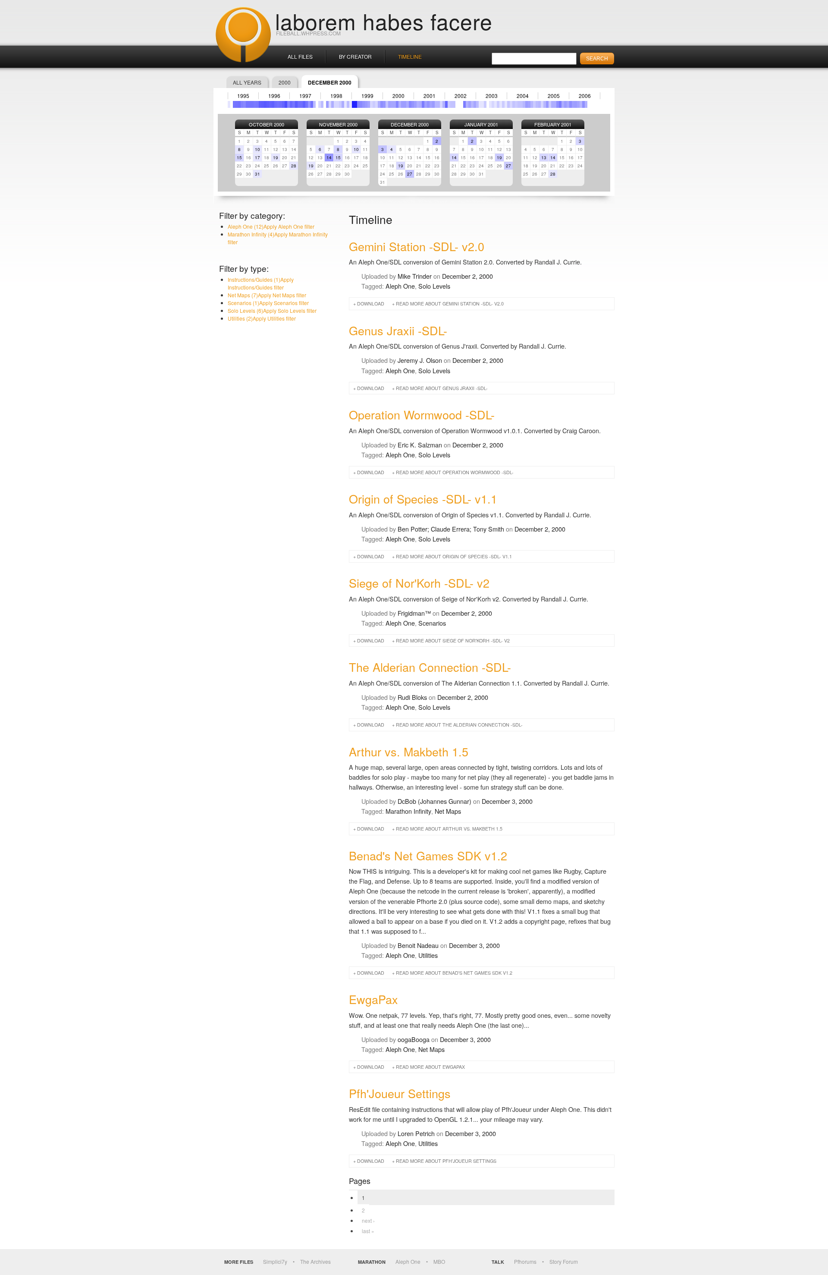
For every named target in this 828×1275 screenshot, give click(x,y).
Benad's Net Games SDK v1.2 (428, 855)
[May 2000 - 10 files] (394, 104)
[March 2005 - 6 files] (544, 104)
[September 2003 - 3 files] (498, 104)
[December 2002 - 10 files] (475, 104)
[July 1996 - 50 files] (275, 104)
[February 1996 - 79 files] (262, 104)
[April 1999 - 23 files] (361, 104)
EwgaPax (373, 999)
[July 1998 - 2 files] (337, 104)
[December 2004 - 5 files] (537, 104)
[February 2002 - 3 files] (449, 104)
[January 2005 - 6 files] (539, 104)
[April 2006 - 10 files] (578, 104)
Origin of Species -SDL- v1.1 (423, 498)
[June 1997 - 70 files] (304, 104)
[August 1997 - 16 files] (309, 104)
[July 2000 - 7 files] (399, 104)
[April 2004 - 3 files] (516, 104)
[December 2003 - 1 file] (506, 104)
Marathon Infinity (408, 810)
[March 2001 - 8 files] (420, 104)
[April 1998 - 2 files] (330, 104)
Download (370, 303)
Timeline (410, 56)
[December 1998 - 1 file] (350, 104)
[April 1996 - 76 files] (268, 104)
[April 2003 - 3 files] (485, 104)
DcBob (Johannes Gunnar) (434, 801)
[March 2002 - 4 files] (451, 104)
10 (257, 149)
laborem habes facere (383, 20)
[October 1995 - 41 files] (252, 104)
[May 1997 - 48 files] (301, 104)
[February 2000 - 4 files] (387, 104)
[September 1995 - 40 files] (249, 104)
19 (275, 157)
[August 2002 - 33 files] (464, 104)
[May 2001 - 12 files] (425, 104)
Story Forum (563, 1261)
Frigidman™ (414, 612)
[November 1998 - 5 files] (348, 104)
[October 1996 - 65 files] (283, 104)
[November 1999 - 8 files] (379, 104)
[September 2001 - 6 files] (436, 104)
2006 (585, 95)
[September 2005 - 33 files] (560, 104)
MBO (439, 1261)
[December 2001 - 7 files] (443, 104)
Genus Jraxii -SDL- (398, 330)
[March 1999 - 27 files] (358, 104)
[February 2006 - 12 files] (573, 104)
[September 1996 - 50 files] (280, 104)
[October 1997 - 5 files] (314, 104)
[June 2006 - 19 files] (583, 104)
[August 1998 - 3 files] (340, 104)
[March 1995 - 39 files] (234, 104)
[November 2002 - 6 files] (472, 104)
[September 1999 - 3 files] (374, 104)
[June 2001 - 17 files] (428, 104)
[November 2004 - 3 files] (534, 104)
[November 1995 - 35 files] (255, 104)
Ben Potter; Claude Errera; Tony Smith (451, 528)
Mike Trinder (415, 275)
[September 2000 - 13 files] (405, 104)
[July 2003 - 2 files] (493, 104)
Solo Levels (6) (272, 310)
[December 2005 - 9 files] (568, 104)
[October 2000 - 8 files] (407, 104)
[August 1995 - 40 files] (247, 104)
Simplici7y (275, 1261)
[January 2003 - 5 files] (477, 104)
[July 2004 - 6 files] (524, 104)
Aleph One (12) (271, 226)
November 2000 (338, 124)
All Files (300, 56)
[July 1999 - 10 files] (368, 104)
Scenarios (432, 622)
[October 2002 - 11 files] (469, 104)
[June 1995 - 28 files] (242, 104)
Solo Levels (434, 285)
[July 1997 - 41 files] (306, 104)
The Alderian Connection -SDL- (430, 666)
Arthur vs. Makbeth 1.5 (408, 751)
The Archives (315, 1261)
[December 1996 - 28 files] (288, 104)
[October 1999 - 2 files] (376, 104)
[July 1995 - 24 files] (244, 104)
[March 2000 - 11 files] (389, 104)
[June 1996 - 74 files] (273, 104)
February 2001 (552, 124)
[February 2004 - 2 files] (511, 104)
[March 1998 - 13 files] (327, 104)
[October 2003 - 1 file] (500, 104)
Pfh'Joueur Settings (400, 1093)
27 (409, 174)
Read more (450, 303)
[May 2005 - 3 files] (550, 104)
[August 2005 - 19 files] (557, 104)
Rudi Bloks (412, 697)
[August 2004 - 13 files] (526, 104)
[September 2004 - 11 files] (529, 104)
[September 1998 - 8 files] (343, 104)
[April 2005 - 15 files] (547, 104)
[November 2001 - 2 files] (441, 104)
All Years (247, 82)
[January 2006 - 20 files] (570, 104)
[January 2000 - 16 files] (384, 104)
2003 (492, 95)
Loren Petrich (416, 1133)
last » (368, 1230)
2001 (429, 95)
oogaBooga (414, 1039)
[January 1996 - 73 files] (260, 104)
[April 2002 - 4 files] (454, 104)
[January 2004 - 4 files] (508, 104)
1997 (305, 95)
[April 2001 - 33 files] (423, 104)
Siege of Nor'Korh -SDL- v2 (419, 582)
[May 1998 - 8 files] (332, 104)
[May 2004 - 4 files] (519, 104)
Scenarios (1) (268, 302)
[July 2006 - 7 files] (586, 104)
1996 (274, 95)
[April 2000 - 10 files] (392, 104)
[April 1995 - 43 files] (236, 104)
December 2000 (410, 124)
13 (543, 157)
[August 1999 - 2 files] (371, 104)
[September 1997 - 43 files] (311, 104)
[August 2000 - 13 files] (402, 104)
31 (257, 174)
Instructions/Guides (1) (261, 283)
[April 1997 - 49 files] (299, 104)
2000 (285, 82)
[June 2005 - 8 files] (552, 104)
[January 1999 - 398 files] (353, 104)
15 (239, 157)
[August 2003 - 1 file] (495, 104)
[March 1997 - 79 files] (296, 104)
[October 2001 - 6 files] (438, 104)
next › (368, 1220)
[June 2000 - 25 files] (397, 104)
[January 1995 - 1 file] (229, 104)
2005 (554, 95)
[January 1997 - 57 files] (291, 104)
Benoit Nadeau (418, 945)
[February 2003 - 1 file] (480, 104)
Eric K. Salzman (420, 444)
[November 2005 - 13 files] (565, 104)
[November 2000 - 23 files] (410, 104)
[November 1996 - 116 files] (286, 104)
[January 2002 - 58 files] (446, 104)
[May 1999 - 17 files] (363, 104)
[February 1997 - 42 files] (293, 104)
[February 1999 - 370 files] (355, 104)
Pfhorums (525, 1261)
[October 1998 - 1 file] (345, 104)
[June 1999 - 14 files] (366, 104)
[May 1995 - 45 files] (239, 104)
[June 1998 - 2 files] (335, 104)
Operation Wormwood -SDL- (422, 414)
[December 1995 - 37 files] (257, 104)
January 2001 (481, 124)
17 (257, 157)
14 (329, 157)
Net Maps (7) (267, 295)
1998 (336, 95)
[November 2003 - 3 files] (503, 104)
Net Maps (448, 810)
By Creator (355, 56)
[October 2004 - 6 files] (531, 104)
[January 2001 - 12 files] (415, 104)
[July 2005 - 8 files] (555, 104)
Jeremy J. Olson (420, 360)
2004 (523, 95)
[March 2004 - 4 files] (513, 104)
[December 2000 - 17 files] (412, 104)
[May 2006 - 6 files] (581, 104)
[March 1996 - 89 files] (265, 104)
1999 (367, 95)
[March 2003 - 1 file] (482, 104)
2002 (461, 95)
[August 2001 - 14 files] (433, 104)
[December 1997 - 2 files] (319, 104)
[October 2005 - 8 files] (562, 104)
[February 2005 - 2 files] (542, 104)
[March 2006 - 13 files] (575, 104)
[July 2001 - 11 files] (431, 104)
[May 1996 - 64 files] (270, 104)
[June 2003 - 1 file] (490, 104)
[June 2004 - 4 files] (521, 104)
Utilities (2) (262, 318)
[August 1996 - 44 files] (278, 104)
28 (293, 166)
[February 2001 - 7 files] (418, 104)
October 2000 (266, 124)
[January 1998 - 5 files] (322, 104)
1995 (243, 95)
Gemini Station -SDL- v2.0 (416, 246)
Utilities (428, 955)
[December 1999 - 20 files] (381, 104)
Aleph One (400, 285)
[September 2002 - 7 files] (467, 104)
